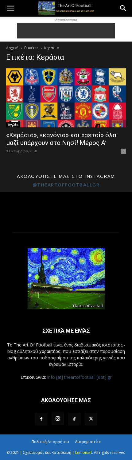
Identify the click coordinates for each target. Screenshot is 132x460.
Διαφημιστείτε (88, 441)
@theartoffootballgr (66, 185)
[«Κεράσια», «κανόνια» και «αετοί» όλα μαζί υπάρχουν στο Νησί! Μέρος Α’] (66, 97)
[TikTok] (74, 419)
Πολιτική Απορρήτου (50, 441)
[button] (10, 8)
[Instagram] (58, 419)
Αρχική (12, 47)
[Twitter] (91, 419)
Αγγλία (13, 124)
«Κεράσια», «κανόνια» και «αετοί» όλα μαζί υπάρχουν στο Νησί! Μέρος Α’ (61, 138)
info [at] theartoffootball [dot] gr (79, 377)
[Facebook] (41, 419)
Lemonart (83, 452)
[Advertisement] (66, 30)
